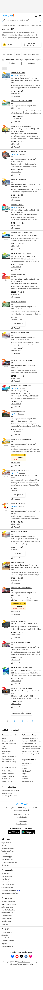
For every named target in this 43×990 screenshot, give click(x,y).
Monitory (33, 25)
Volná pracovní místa (8, 851)
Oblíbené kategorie (9, 735)
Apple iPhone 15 (27, 763)
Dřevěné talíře (6, 751)
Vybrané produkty (29, 735)
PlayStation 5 (26, 771)
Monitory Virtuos (7, 771)
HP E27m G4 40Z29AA (18, 411)
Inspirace (4, 944)
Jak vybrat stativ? (7, 793)
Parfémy (25, 766)
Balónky (4, 749)
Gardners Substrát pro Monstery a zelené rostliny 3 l (31, 751)
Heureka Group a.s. (24, 962)
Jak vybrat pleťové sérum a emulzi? (11, 796)
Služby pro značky (7, 913)
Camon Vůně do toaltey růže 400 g (31, 746)
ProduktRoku (6, 938)
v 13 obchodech (16, 704)
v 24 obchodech (16, 246)
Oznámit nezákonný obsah (10, 862)
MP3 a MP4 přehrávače (9, 744)
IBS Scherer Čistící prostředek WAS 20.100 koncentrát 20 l (31, 749)
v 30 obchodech (16, 378)
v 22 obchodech (16, 225)
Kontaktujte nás (21, 817)
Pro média (5, 854)
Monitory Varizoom (7, 781)
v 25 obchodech (16, 119)
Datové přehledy (7, 916)
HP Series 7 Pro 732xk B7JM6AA (21, 688)
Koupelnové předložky (9, 741)
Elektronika (12, 25)
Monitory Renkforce (8, 776)
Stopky (4, 746)
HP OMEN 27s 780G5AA (18, 179)
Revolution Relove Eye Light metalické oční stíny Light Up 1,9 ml (31, 738)
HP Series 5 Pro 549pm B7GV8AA (21, 386)
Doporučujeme (28, 760)
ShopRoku (5, 935)
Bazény (24, 768)
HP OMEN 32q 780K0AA (18, 504)
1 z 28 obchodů (15, 463)
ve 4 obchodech (16, 93)
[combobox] (21, 20)
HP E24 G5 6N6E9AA (17, 562)
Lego (24, 774)
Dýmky (4, 738)
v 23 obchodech (16, 524)
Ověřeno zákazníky (7, 932)
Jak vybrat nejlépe (9, 787)
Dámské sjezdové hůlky (9, 762)
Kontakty (4, 845)
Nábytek (25, 779)
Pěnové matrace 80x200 (9, 757)
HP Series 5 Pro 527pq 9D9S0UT (21, 439)
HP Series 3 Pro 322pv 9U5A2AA (21, 233)
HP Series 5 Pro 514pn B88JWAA (21, 667)
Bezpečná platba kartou (9, 890)
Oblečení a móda (27, 781)
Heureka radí (5, 879)
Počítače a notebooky (23, 25)
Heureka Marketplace (8, 910)
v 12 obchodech (16, 681)
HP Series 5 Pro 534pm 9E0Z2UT (21, 126)
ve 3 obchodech (16, 294)
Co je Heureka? (6, 843)
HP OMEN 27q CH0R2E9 (18, 621)
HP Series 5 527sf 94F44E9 (19, 532)
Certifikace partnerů (8, 941)
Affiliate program (7, 918)
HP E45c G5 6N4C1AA (18, 274)
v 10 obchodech (16, 635)
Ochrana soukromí (7, 888)
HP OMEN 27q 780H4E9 (18, 302)
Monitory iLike (6, 779)
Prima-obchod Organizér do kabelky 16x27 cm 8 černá (31, 754)
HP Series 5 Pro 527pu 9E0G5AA (21, 101)
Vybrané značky (8, 767)
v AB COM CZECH (16, 320)
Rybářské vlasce (7, 754)
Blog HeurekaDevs (7, 860)
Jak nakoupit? (6, 873)
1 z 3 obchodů (15, 611)
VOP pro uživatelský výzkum (10, 893)
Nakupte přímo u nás (8, 882)
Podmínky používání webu (25, 964)
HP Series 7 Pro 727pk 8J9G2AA (21, 360)
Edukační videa (6, 921)
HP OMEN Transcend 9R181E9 (20, 642)
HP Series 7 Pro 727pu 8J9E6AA (21, 588)
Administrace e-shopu (8, 902)
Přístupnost (5, 865)
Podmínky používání (8, 848)
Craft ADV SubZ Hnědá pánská (31, 741)
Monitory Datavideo (8, 774)
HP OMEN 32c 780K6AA (18, 152)
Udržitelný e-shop (7, 946)
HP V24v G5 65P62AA (18, 73)
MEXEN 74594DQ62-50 (29, 744)
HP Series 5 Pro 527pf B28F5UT (21, 253)
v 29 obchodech (16, 144)
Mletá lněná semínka (8, 759)
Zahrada (25, 776)
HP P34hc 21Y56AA (17, 205)
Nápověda (5, 924)
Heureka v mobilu (7, 876)
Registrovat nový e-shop (9, 904)
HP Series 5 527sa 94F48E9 (20, 333)
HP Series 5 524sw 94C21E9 (20, 470)
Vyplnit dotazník (21, 824)
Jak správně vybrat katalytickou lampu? (11, 791)
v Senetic (14, 491)
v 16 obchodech (16, 404)
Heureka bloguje (7, 857)
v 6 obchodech (15, 660)
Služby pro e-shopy (7, 907)
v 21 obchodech (16, 432)
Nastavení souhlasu (8, 885)
